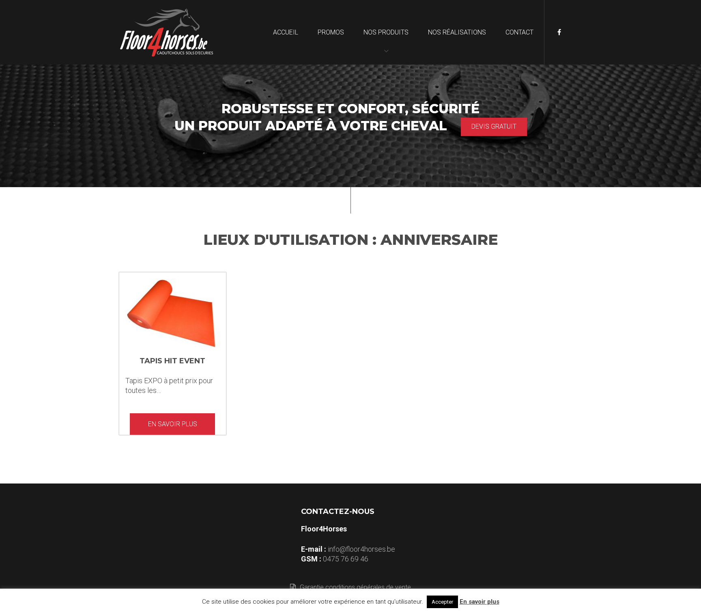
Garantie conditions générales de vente (355, 587)
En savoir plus (172, 424)
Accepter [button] (442, 602)
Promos (331, 32)
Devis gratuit (493, 126)
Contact (519, 32)
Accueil (285, 32)
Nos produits (386, 32)
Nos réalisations (457, 32)
